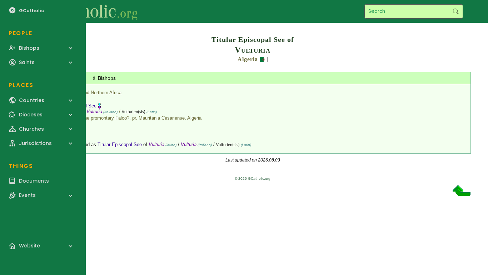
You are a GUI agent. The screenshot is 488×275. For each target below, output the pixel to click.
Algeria (248, 59)
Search (455, 11)
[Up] (461, 193)
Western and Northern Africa (92, 92)
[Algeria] (264, 59)
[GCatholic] (88, 11)
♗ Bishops (104, 78)
